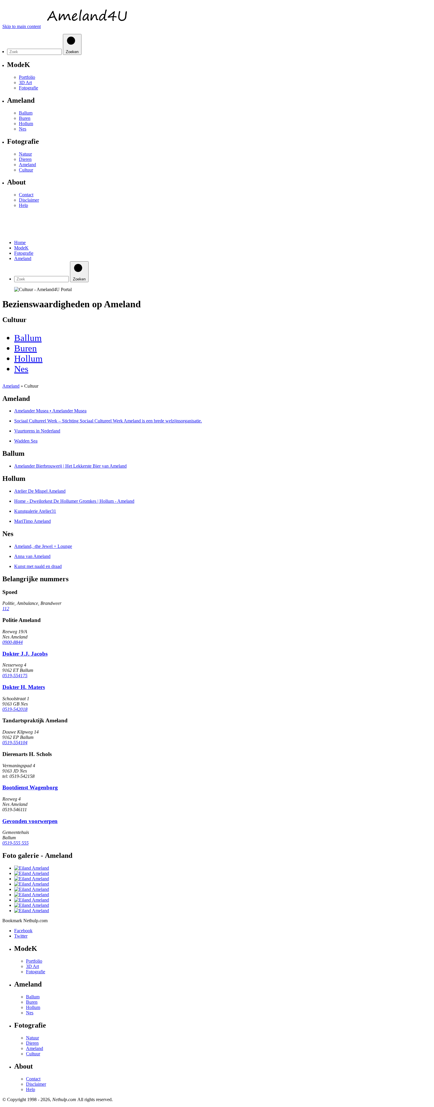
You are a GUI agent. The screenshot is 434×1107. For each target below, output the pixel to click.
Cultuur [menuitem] (26, 169)
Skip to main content (21, 26)
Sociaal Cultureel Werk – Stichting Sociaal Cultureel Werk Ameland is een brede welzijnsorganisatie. (108, 420)
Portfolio (34, 961)
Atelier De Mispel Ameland (40, 491)
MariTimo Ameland (32, 521)
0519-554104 (14, 742)
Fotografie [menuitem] (28, 87)
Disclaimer (29, 200)
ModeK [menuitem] (21, 247)
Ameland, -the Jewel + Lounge (43, 546)
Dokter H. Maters (23, 687)
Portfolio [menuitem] (27, 77)
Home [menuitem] (20, 242)
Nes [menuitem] (22, 128)
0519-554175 (14, 675)
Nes (29, 1012)
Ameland (34, 1048)
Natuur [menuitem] (25, 153)
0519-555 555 (15, 842)
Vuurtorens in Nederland (37, 430)
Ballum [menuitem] (25, 112)
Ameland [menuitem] (27, 164)
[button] (8, 221)
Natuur (32, 1037)
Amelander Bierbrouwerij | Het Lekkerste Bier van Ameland (70, 465)
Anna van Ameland (32, 556)
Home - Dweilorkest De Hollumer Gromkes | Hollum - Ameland (74, 501)
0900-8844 (12, 642)
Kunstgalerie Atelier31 (35, 511)
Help (23, 205)
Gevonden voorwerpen (30, 821)
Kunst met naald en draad (38, 566)
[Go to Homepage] (84, 26)
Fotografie (35, 971)
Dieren (32, 1043)
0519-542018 (14, 709)
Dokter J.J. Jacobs (25, 654)
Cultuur (33, 1053)
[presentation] (42, 278)
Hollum (33, 1007)
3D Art (32, 966)
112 (5, 608)
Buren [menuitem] (24, 118)
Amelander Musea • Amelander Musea (50, 410)
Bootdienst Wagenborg (30, 787)
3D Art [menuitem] (25, 82)
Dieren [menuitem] (25, 159)
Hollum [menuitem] (26, 123)
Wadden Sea (25, 440)
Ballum (33, 996)
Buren (31, 1002)
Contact (26, 194)
